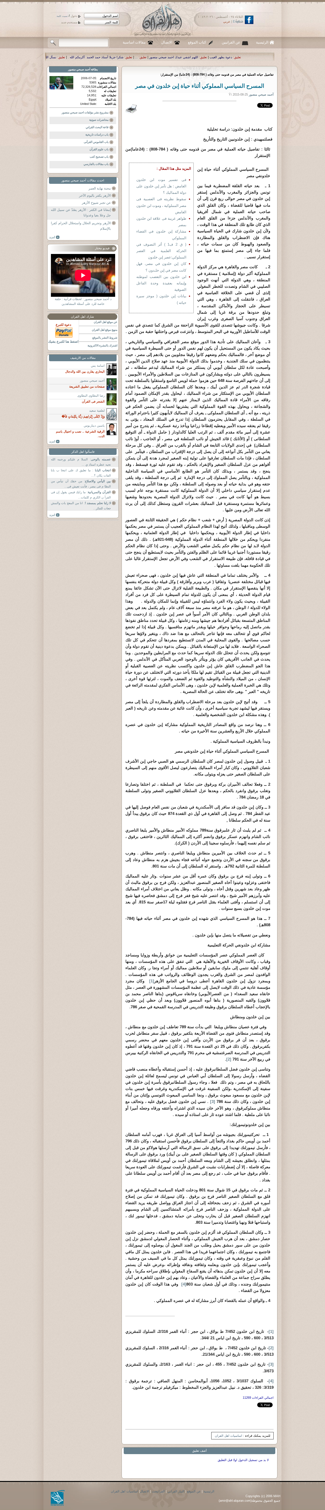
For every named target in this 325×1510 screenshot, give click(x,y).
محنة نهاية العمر (100, 188)
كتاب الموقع (197, 42)
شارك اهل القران (82, 316)
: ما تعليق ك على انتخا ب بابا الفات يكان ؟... (81, 472)
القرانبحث (158, 1491)
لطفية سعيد (97, 410)
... (252, 57)
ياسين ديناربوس (94, 425)
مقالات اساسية (134, 42)
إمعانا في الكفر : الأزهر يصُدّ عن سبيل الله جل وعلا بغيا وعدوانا (81, 212)
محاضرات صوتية (98, 120)
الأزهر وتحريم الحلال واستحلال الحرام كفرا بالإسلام (81, 226)
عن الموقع (194, 1491)
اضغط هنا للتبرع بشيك (63, 341)
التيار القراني (175, 1491)
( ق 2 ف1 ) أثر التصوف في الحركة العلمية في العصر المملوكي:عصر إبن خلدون (161, 250)
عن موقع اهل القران (105, 322)
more (54, 237)
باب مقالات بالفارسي (96, 164)
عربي (226, 21)
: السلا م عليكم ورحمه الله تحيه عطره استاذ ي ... (81, 462)
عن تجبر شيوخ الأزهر (96, 203)
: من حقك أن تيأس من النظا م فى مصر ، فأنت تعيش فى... (81, 483)
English (238, 21)
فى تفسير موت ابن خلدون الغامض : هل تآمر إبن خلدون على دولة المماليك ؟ (161, 186)
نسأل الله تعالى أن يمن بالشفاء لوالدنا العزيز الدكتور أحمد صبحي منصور (124, 57)
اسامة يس (98, 365)
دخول (74, 16)
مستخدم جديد (69, 22)
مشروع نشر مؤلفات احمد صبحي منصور (85, 112)
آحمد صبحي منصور (79, 69)
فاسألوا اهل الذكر (82, 451)
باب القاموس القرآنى (96, 142)
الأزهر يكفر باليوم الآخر (95, 195)
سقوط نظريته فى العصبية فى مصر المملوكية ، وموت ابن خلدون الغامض (161, 205)
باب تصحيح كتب (99, 156)
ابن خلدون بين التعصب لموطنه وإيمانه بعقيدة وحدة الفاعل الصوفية (161, 283)
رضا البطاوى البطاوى (91, 395)
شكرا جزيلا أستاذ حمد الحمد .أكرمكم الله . (211, 57)
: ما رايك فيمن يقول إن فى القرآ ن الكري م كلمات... (81, 494)
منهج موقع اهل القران (104, 329)
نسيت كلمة (62, 16)
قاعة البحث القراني (97, 127)
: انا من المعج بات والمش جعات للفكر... (81, 505)
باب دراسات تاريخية (96, 134)
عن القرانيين (231, 42)
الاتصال (166, 42)
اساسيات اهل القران (228, 1435)
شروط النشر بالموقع (104, 337)
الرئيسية (262, 42)
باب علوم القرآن (98, 149)
